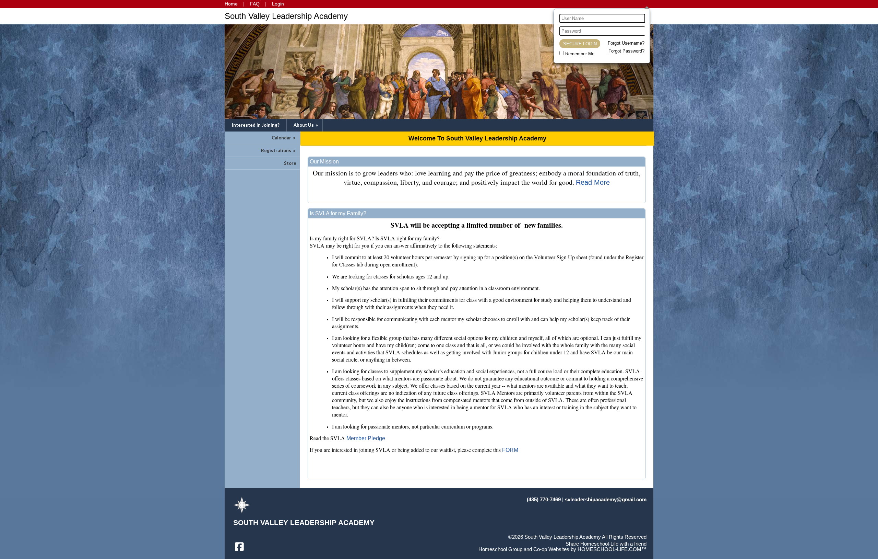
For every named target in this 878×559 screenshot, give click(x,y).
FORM (510, 450)
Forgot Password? (626, 51)
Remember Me (579, 53)
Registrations (278, 150)
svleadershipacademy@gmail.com (605, 499)
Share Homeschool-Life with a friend (606, 544)
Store (290, 163)
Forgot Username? (626, 43)
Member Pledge (365, 438)
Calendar (284, 137)
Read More (593, 182)
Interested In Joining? (256, 125)
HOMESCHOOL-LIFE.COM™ (612, 549)
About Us (306, 125)
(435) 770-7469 (544, 499)
